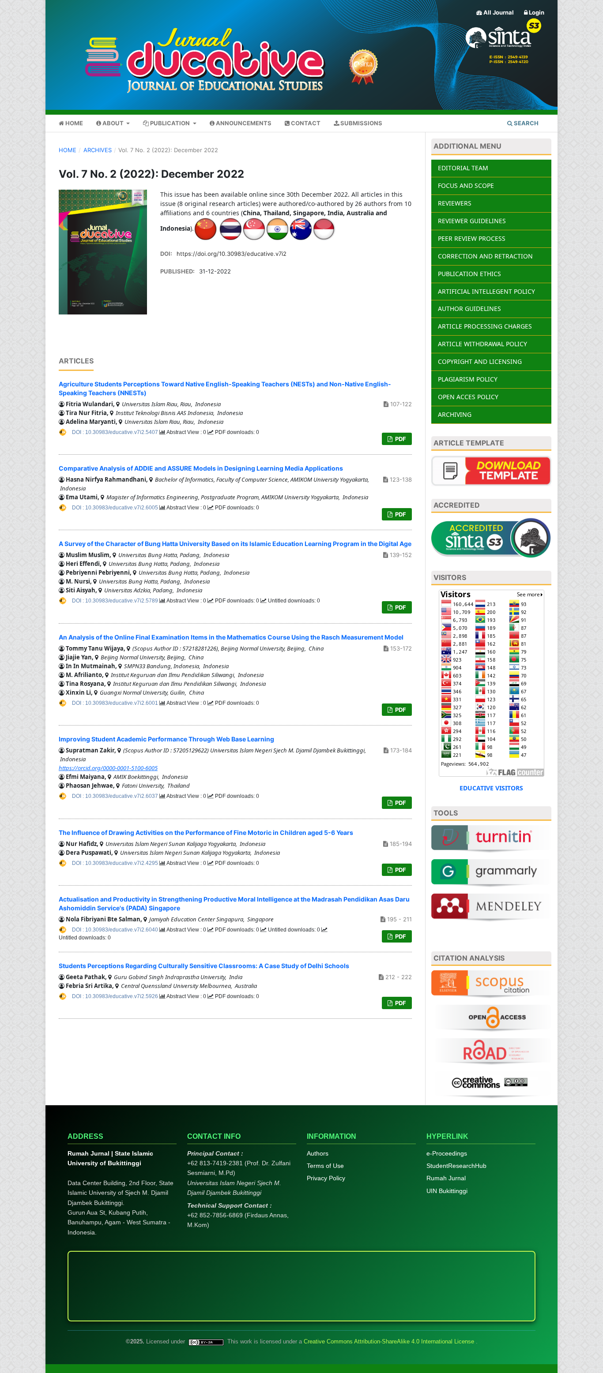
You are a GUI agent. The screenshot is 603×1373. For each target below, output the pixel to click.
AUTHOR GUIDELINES (469, 308)
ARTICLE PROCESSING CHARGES (485, 326)
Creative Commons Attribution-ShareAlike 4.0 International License (390, 1341)
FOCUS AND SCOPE (466, 185)
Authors (317, 1153)
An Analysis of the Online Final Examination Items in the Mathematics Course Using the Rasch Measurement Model (231, 637)
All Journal (498, 12)
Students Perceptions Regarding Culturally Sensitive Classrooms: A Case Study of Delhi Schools (204, 965)
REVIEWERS (454, 203)
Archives (97, 149)
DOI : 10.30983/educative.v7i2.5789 (115, 601)
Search (526, 123)
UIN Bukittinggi (446, 1190)
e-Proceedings (446, 1153)
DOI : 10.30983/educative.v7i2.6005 (115, 508)
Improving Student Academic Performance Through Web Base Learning (166, 739)
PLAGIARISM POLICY (467, 379)
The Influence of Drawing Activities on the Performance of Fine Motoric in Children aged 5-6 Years (206, 832)
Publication (170, 123)
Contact (305, 123)
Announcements (243, 123)
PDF (400, 438)
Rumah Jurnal (446, 1178)
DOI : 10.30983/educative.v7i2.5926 (115, 996)
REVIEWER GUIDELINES (472, 221)
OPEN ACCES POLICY (468, 397)
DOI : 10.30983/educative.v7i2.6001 (115, 703)
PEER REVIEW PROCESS (471, 238)
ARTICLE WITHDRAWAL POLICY (482, 344)
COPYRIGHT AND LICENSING (480, 361)
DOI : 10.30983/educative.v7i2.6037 (115, 796)
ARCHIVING (454, 414)
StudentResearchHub (456, 1165)
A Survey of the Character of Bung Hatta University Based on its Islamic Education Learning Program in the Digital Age (235, 543)
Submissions (360, 123)
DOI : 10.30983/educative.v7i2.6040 (115, 930)
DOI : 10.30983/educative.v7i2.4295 (115, 863)
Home (73, 123)
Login (536, 12)
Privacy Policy (326, 1178)
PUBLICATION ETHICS (469, 273)
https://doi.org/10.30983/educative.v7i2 (231, 253)
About (113, 123)
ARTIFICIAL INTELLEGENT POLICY (486, 291)
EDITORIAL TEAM (463, 168)
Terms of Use (325, 1165)
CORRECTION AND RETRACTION (485, 256)
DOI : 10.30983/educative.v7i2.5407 (115, 432)
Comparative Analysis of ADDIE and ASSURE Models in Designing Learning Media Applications (201, 468)
